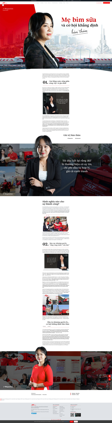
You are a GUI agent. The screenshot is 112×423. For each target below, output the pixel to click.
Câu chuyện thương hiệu (62, 407)
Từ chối (76, 421)
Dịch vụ (49, 2)
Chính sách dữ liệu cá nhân (55, 413)
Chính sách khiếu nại (55, 411)
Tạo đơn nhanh (99, 2)
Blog (64, 2)
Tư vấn (67, 2)
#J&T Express (64, 0)
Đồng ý (71, 421)
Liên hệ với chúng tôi (55, 408)
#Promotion (68, 0)
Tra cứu (46, 2)
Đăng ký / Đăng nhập (106, 2)
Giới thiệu (42, 2)
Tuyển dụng (60, 2)
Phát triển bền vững (54, 2)
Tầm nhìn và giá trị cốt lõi (62, 408)
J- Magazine (60, 416)
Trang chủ (37, 2)
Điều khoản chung (55, 412)
